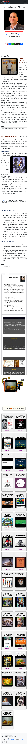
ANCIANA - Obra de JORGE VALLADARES (21, 535)
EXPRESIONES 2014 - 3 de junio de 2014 (20, 515)
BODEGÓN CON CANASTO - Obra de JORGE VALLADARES (8, 693)
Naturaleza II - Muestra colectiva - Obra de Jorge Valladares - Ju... (7, 495)
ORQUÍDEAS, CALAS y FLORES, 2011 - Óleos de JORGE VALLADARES (7, 674)
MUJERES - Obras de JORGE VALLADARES (8, 554)
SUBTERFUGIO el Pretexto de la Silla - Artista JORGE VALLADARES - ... (20, 495)
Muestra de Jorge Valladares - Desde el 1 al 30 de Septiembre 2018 (20, 456)
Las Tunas (15, 34)
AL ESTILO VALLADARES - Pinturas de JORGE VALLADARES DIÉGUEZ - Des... (7, 614)
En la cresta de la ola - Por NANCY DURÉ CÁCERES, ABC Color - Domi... (7, 456)
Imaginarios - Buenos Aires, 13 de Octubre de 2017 (7, 475)
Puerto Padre (9, 34)
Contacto (22, 739)
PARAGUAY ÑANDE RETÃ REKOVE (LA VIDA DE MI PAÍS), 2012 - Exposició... (20, 654)
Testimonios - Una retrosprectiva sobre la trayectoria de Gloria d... (7, 416)
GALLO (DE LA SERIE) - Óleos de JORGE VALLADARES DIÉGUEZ (20, 674)
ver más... (7, 430)
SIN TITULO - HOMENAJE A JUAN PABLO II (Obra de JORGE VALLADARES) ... (20, 693)
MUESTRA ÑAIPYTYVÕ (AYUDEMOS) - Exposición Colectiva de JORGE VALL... (7, 575)
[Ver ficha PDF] (6, 44)
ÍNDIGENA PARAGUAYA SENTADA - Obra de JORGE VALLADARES (8, 535)
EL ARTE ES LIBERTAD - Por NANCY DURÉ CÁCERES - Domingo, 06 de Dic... (7, 515)
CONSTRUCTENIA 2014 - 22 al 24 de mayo (20, 555)
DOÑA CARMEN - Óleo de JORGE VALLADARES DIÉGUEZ (20, 575)
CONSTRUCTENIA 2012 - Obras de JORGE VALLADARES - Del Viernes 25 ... (8, 654)
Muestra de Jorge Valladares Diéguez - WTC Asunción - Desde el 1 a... (20, 436)
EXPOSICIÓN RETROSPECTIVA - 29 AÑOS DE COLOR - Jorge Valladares (20, 416)
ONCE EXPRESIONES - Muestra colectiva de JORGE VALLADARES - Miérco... (20, 634)
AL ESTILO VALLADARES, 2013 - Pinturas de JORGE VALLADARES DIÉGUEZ (7, 594)
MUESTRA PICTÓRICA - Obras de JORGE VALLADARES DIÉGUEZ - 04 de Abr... (7, 634)
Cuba (19, 34)
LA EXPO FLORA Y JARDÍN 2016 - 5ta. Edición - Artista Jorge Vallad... (20, 475)
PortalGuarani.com (11, 739)
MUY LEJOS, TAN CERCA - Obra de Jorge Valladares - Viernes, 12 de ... (7, 436)
